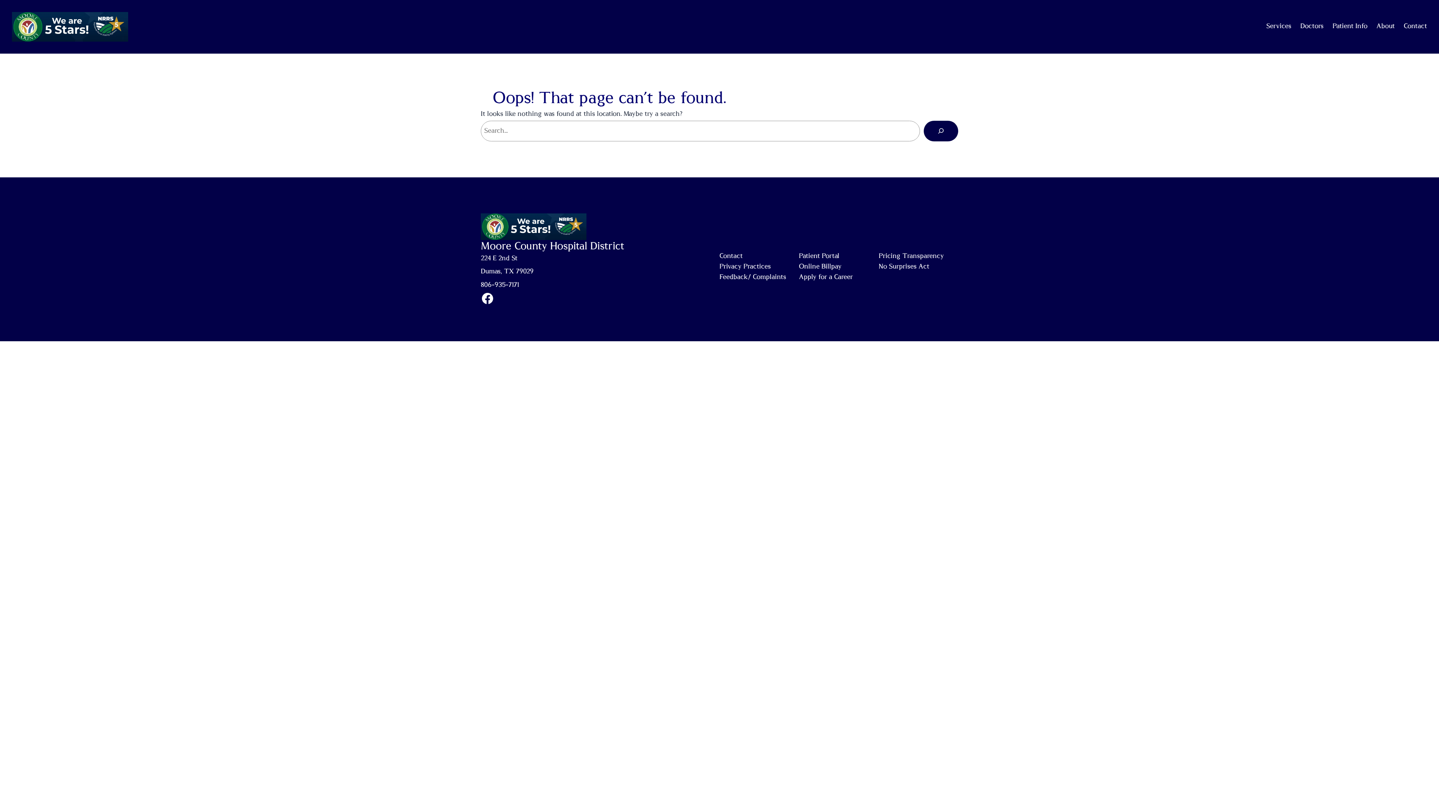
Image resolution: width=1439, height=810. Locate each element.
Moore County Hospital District (552, 246)
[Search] (941, 131)
